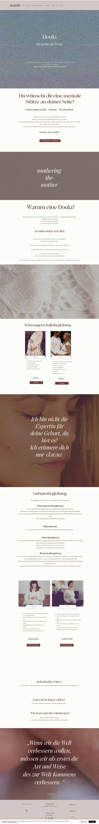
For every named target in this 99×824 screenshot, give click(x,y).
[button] (37, 5)
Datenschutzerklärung (12, 822)
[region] (37, 362)
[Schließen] (97, 822)
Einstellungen (84, 821)
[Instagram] (26, 811)
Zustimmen (92, 821)
